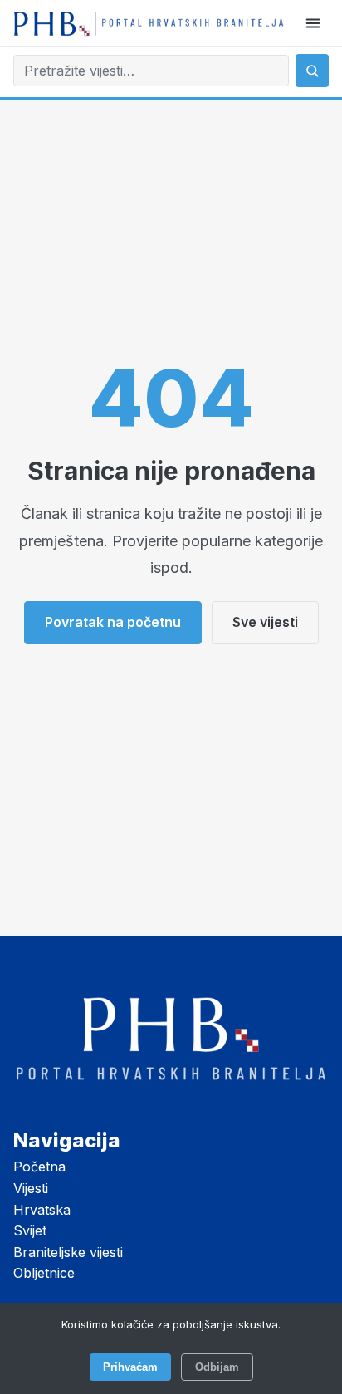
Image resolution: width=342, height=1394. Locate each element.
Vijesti (30, 1188)
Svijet (29, 1230)
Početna (39, 1166)
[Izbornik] (313, 23)
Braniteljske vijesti (68, 1252)
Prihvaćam (130, 1367)
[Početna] (148, 23)
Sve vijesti (265, 622)
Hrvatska (42, 1209)
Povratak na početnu (113, 622)
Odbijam (217, 1367)
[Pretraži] (312, 70)
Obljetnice (44, 1272)
